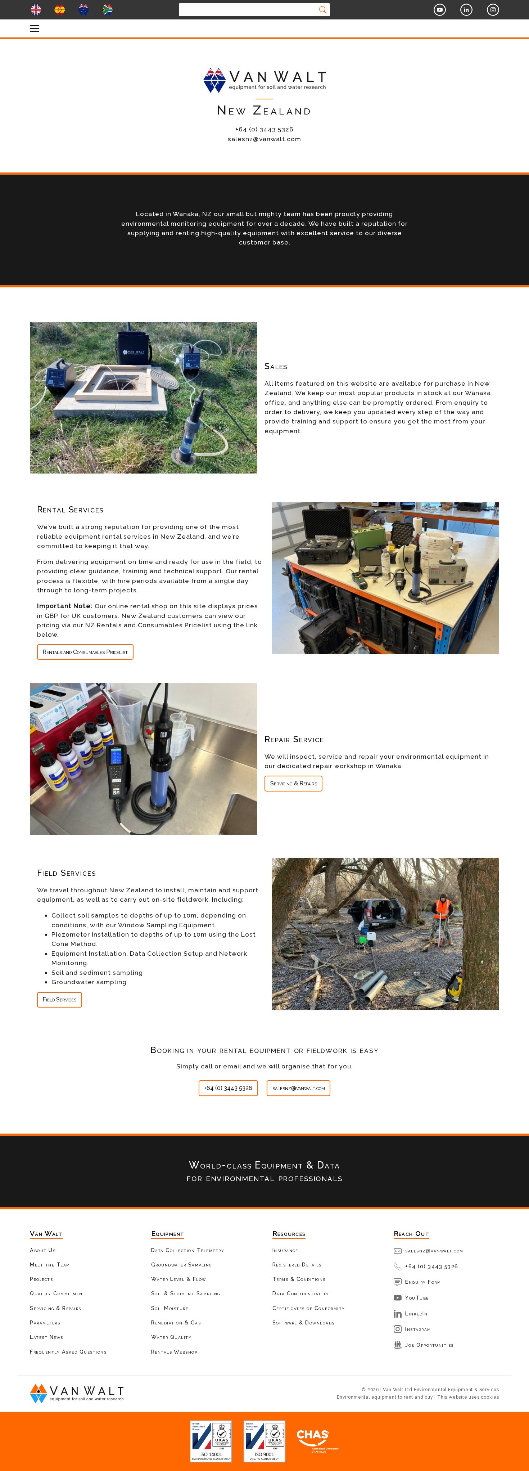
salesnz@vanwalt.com (298, 1088)
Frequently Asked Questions (68, 1352)
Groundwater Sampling (181, 1264)
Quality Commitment (58, 1293)
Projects (41, 1279)
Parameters (45, 1322)
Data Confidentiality (300, 1293)
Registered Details (297, 1264)
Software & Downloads (303, 1322)
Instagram (418, 1329)
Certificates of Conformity (308, 1308)
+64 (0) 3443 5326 (228, 1088)
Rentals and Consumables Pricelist (85, 652)
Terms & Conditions (299, 1279)
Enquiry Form (423, 1282)
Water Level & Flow (178, 1279)
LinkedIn (416, 1313)
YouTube (417, 1298)
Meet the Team (50, 1264)
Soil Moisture (170, 1308)
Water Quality (171, 1337)
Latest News (46, 1337)
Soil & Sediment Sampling (185, 1293)
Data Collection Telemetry (188, 1250)
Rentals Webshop (174, 1352)
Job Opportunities (429, 1345)
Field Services (59, 999)
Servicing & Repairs (293, 783)
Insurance (285, 1250)
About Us (42, 1250)
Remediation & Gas (176, 1322)
